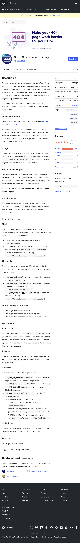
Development (31, 70)
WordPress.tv (47, 500)
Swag (64, 500)
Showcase (26, 489)
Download (73, 59)
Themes (25, 493)
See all (75, 167)
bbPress (6, 515)
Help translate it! (55, 15)
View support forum (62, 191)
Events (63, 493)
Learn (43, 489)
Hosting (5, 497)
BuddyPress (7, 518)
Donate (64, 497)
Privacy (5, 500)
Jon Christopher (12, 476)
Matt (5, 511)
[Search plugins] (24, 22)
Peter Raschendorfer (39, 471)
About (4, 489)
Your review (59, 167)
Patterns (25, 500)
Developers (45, 497)
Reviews (17, 70)
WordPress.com (9, 507)
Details (6, 70)
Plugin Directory (7, 9)
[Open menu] (76, 3)
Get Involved (66, 489)
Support (75, 70)
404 (68, 110)
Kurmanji (10, 528)
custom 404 (73, 118)
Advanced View (61, 129)
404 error (74, 110)
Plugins (24, 497)
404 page (74, 114)
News (4, 493)
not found (74, 122)
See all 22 (74, 105)
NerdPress (21, 61)
